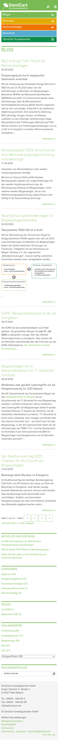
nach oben (47, 735)
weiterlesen (48, 139)
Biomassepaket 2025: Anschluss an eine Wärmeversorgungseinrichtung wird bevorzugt (28, 155)
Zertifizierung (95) (10, 631)
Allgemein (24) (8, 574)
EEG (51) (5, 646)
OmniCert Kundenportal (28, 39)
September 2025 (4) (11, 614)
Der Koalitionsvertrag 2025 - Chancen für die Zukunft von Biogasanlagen (23, 461)
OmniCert (14, 6)
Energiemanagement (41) (13, 579)
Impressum (21, 731)
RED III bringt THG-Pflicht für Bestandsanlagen (25, 549)
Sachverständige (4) (11, 593)
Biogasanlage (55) (10, 641)
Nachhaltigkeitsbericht (39, 731)
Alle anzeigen (27, 523)
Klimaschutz (7, 728)
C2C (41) (5, 651)
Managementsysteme (12, 721)
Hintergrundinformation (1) (14, 588)
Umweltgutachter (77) (12, 636)
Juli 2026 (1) (7, 609)
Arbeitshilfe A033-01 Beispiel (20, 397)
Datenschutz (7, 731)
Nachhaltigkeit (8, 724)
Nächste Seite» (9, 523)
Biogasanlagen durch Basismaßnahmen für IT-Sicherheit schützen (27, 371)
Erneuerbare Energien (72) (14, 584)
